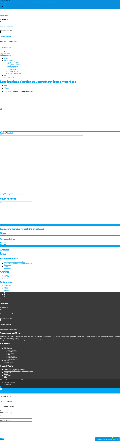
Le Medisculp (12, 70)
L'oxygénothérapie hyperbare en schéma (11, 2)
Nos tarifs (7, 75)
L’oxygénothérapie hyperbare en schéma (22, 228)
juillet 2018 (7, 278)
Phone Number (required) (7, 406)
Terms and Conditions (9, 382)
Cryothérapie (7, 285)
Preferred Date (4, 411)
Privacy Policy (8, 384)
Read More (3, 234)
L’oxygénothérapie (14, 64)
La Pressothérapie (13, 71)
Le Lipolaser (12, 68)
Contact (61, 2)
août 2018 (6, 276)
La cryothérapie (13, 62)
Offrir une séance (9, 77)
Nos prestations (9, 60)
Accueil (6, 58)
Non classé (10, 133)
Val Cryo (3, 133)
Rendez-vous (66, 2)
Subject (2, 416)
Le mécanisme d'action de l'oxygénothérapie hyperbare (36, 2)
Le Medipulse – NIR (14, 73)
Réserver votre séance (5, 55)
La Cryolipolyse (13, 66)
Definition (6, 287)
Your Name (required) (6, 396)
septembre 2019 (8, 275)
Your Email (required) (6, 401)
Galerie (6, 288)
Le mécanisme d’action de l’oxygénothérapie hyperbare (18, 263)
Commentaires (55, 2)
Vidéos (5, 377)
